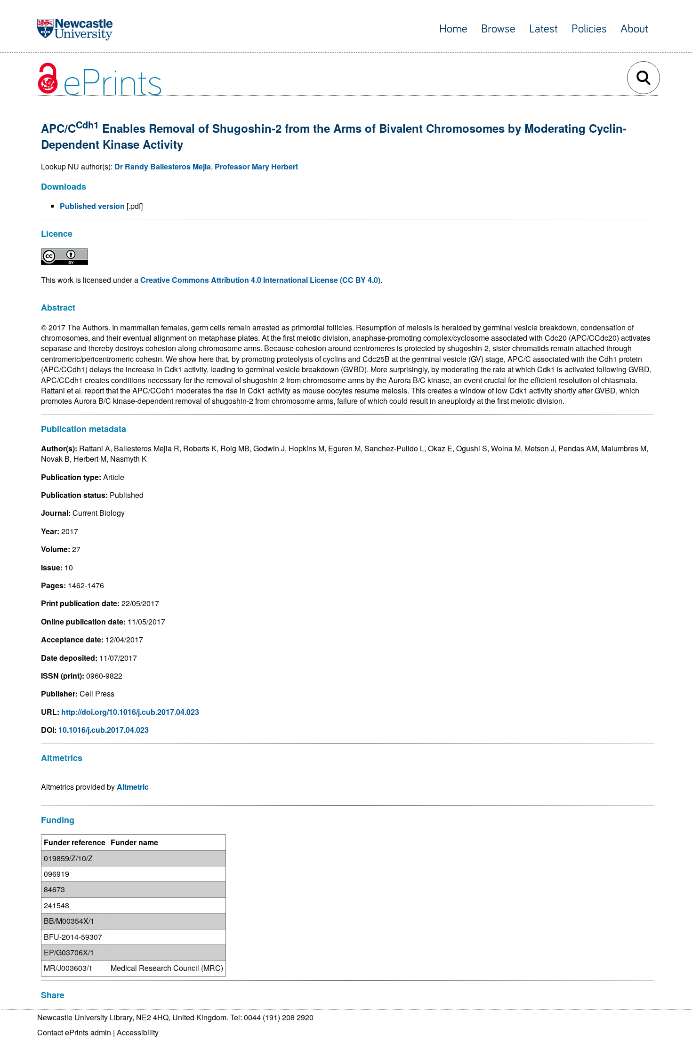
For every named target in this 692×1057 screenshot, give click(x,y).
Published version (92, 205)
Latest (543, 29)
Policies (589, 29)
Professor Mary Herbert (256, 166)
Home (453, 29)
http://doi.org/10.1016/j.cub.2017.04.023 (130, 711)
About (634, 29)
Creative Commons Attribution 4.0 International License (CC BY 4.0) (260, 279)
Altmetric (133, 786)
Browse (498, 29)
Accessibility (138, 1032)
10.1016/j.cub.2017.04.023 (103, 729)
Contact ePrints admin (74, 1032)
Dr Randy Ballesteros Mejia (162, 166)
